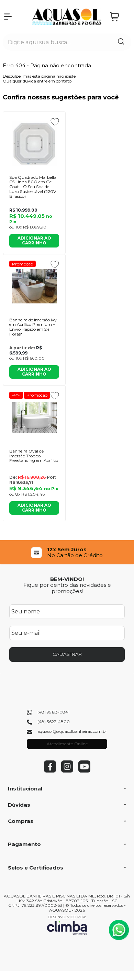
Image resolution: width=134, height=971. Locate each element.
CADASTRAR (67, 654)
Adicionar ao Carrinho (34, 240)
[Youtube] (84, 771)
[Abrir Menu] (8, 16)
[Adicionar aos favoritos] (55, 122)
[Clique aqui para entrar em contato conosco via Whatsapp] (119, 930)
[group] (67, 552)
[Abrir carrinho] (119, 17)
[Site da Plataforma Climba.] (67, 925)
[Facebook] (50, 771)
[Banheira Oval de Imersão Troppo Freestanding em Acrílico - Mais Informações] (34, 418)
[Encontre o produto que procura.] (121, 42)
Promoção (22, 263)
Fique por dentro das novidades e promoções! (67, 588)
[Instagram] (67, 771)
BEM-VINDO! (67, 579)
